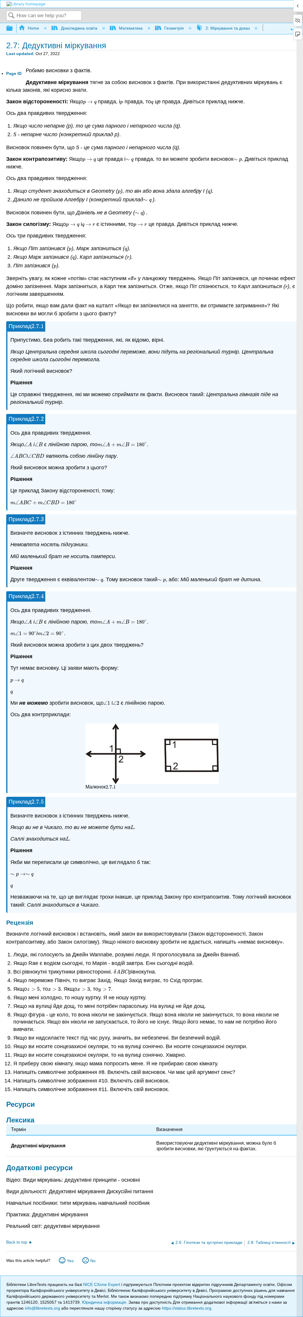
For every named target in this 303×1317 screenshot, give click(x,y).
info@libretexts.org (42, 1308)
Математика (131, 28)
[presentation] (89, 102)
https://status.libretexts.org (186, 1308)
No (93, 1260)
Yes (70, 1260)
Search (11, 15)
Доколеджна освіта (79, 28)
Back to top (16, 1242)
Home (33, 28)
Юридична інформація (104, 1302)
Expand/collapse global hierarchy (13, 28)
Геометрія (174, 28)
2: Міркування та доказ (227, 28)
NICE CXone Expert (102, 1284)
